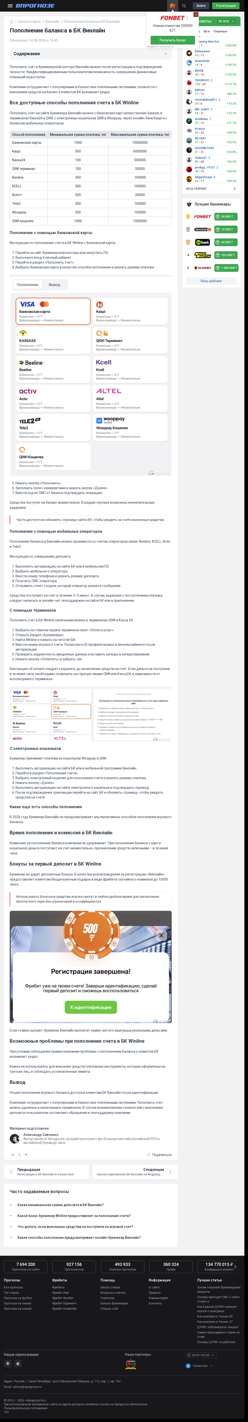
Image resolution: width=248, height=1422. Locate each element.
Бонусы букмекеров (114, 1303)
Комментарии (158, 1298)
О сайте (154, 1287)
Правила (155, 1292)
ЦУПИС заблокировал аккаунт (218, 1327)
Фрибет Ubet (60, 1292)
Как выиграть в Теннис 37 (215, 1321)
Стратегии (107, 1298)
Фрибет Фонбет (62, 1298)
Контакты (155, 1303)
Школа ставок (110, 1287)
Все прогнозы (13, 1287)
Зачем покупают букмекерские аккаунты (218, 1289)
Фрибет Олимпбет (64, 1308)
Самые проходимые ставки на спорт (218, 1334)
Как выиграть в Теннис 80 (215, 1316)
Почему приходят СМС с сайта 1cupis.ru (218, 1299)
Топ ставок (11, 1292)
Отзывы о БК (109, 1308)
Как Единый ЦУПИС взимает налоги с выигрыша (217, 1309)
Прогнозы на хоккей (17, 1308)
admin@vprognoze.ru (27, 1387)
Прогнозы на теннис (18, 1303)
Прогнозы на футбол (18, 1298)
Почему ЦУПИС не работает (216, 1342)
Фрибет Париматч (64, 1303)
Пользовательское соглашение (25, 1408)
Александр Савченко (40, 1135)
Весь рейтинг (211, 281)
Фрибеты (58, 1287)
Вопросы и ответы (113, 1292)
